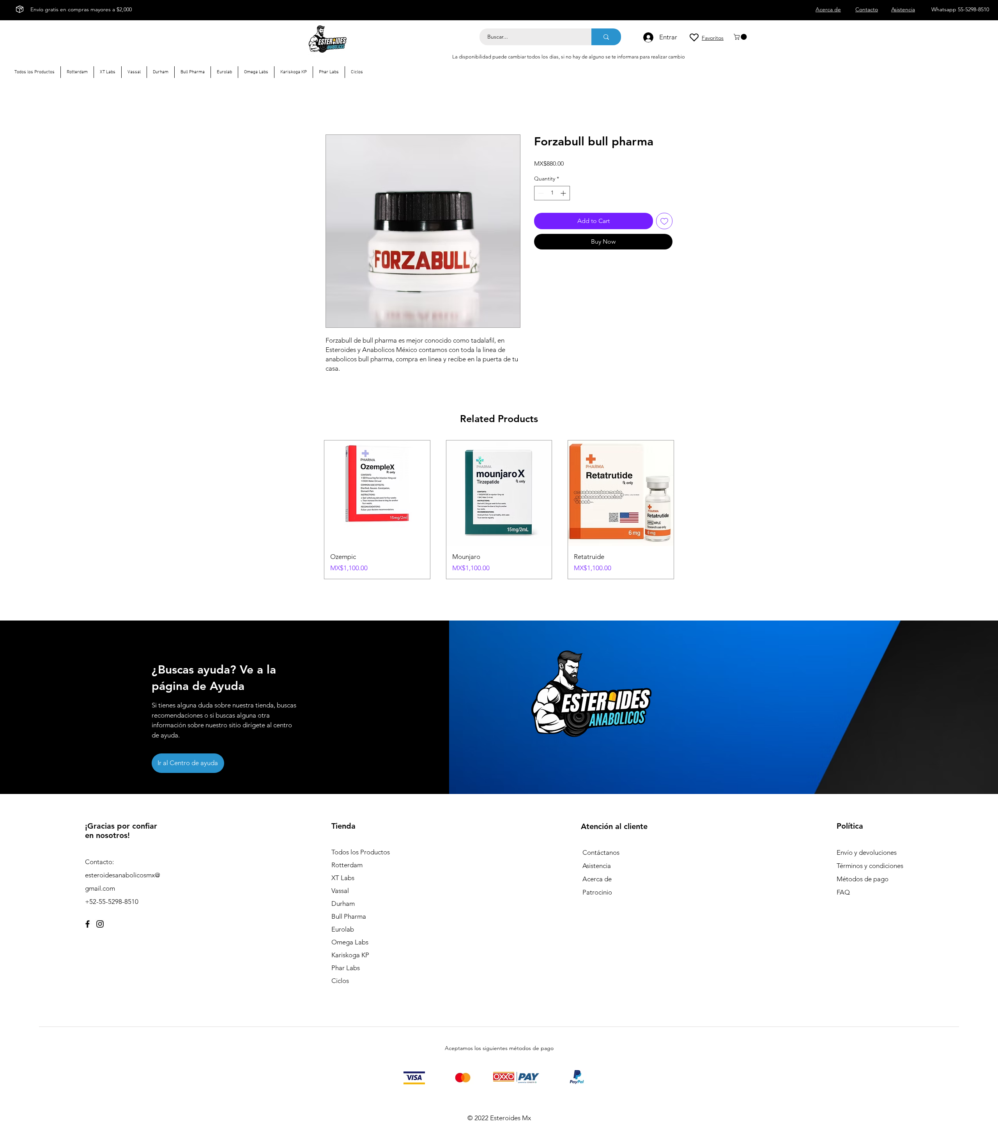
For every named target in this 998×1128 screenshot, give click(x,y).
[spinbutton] (552, 193)
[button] (741, 37)
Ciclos (340, 981)
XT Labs (342, 878)
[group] (499, 510)
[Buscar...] (606, 36)
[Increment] (564, 193)
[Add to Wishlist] (664, 221)
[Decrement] (540, 193)
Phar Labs (345, 968)
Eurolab (342, 929)
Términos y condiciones (870, 866)
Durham (343, 903)
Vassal (340, 891)
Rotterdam (347, 865)
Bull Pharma (348, 916)
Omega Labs (349, 942)
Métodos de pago (863, 879)
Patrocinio (597, 892)
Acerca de (597, 879)
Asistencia (596, 866)
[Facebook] (87, 924)
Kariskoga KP (350, 955)
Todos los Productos (360, 852)
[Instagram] (100, 924)
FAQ (843, 892)
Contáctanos (600, 852)
